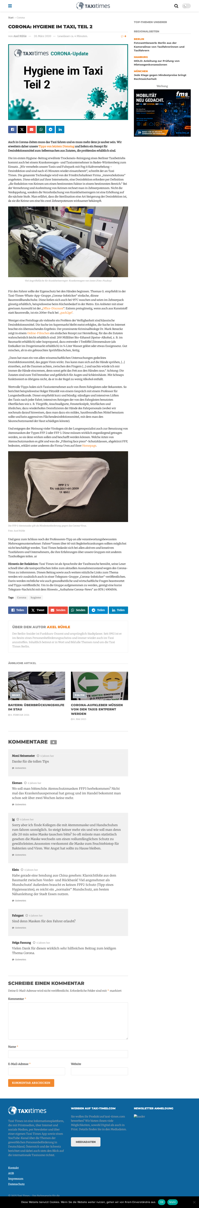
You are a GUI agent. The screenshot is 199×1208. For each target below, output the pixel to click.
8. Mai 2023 (79, 719)
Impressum (15, 1178)
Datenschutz (16, 1184)
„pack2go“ (65, 312)
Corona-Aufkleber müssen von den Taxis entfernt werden (97, 709)
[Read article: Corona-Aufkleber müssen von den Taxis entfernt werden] (99, 686)
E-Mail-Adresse (19, 1064)
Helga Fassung (21, 942)
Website (76, 1064)
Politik (80, 695)
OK (162, 1202)
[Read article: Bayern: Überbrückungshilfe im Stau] (36, 686)
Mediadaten (86, 1142)
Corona (21, 17)
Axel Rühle (20, 36)
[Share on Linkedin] (60, 129)
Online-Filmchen (38, 333)
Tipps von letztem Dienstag (56, 146)
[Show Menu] (10, 6)
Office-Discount (53, 308)
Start (11, 17)
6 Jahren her (47, 755)
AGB (11, 1173)
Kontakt (13, 1168)
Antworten (20, 768)
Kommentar (17, 999)
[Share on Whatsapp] (41, 129)
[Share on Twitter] (22, 129)
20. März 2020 (42, 36)
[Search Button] (176, 6)
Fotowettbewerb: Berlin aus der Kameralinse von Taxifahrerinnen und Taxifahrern (159, 46)
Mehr (172, 1202)
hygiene (36, 597)
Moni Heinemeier (23, 756)
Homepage (89, 445)
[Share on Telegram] (50, 129)
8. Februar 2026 (19, 715)
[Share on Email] (31, 129)
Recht (16, 695)
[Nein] (194, 1202)
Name (13, 1046)
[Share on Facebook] (12, 129)
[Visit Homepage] (93, 6)
